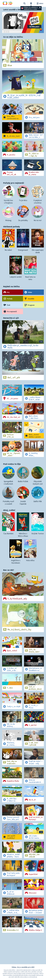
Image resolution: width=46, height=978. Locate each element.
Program (31, 305)
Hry (8, 292)
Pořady (9, 299)
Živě (8, 305)
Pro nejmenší (12, 311)
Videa (30, 292)
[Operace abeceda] (23, 22)
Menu (41, 3)
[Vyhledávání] (24, 3)
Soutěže (31, 299)
